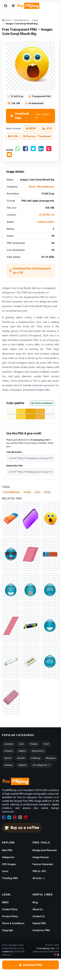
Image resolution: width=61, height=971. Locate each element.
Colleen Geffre (45, 222)
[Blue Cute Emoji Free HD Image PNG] (50, 625)
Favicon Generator (43, 864)
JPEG (48, 128)
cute (37, 492)
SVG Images (9, 864)
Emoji (32, 186)
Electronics (38, 751)
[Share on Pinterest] (48, 150)
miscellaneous (11, 492)
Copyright (7, 930)
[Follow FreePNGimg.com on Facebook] (4, 817)
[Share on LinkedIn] (41, 150)
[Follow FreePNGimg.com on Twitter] (9, 817)
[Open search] (5, 6)
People (33, 744)
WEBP (32, 128)
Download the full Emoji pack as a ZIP (32, 270)
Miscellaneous (45, 186)
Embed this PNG (14, 465)
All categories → (41, 765)
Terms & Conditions (13, 923)
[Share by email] (9, 156)
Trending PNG (10, 878)
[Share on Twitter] (33, 150)
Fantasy (8, 765)
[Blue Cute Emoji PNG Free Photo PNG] (50, 590)
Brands (21, 758)
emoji (47, 492)
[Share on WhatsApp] (17, 150)
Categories (8, 857)
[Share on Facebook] (25, 150)
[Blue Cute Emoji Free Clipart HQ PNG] (11, 590)
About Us (38, 909)
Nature (22, 751)
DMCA (5, 902)
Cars (21, 744)
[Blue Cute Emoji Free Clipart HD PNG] (11, 554)
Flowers (8, 751)
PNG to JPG (39, 871)
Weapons (51, 758)
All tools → (39, 878)
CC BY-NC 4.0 (46, 214)
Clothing (35, 758)
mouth (27, 492)
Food (46, 744)
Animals (8, 744)
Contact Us (39, 916)
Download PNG (32, 116)
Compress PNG (41, 930)
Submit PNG (39, 923)
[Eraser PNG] (11, 518)
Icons (5, 871)
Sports (7, 758)
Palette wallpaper (43, 403)
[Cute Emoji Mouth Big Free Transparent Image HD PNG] (50, 518)
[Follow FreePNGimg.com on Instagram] (20, 817)
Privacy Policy (10, 916)
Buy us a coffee (24, 827)
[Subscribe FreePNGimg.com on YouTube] (25, 817)
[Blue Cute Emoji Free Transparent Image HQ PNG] (30, 590)
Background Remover (45, 850)
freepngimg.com (45, 948)
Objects (22, 765)
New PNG (7, 850)
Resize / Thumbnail (38, 136)
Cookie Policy (9, 909)
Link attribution (14, 452)
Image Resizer (41, 857)
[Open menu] (13, 6)
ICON (14, 136)
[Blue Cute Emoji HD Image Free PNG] (50, 661)
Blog (35, 902)
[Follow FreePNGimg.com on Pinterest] (14, 817)
